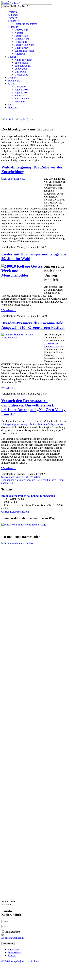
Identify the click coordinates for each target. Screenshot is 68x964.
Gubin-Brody (22, 47)
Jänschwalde (21, 35)
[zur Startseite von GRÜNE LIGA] (10, 2)
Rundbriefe (14, 20)
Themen (12, 56)
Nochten (19, 32)
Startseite (12, 11)
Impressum (13, 949)
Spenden (12, 17)
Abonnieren (8, 943)
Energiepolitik (22, 62)
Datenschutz (14, 952)
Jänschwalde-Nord (24, 44)
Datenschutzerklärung (12, 937)
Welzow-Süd (21, 29)
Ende (39, 477)
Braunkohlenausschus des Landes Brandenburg (28, 495)
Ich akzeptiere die (12, 934)
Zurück (10, 477)
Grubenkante (21, 74)
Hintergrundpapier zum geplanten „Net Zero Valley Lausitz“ (32, 424)
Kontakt (12, 955)
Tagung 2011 (21, 89)
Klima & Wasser (23, 59)
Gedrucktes (20, 86)
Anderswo (20, 53)
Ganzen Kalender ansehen (15, 511)
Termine (12, 77)
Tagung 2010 (21, 92)
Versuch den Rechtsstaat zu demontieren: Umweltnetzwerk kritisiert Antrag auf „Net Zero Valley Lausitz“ (33, 407)
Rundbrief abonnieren (26, 23)
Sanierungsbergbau (24, 50)
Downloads (14, 80)
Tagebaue (13, 26)
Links (11, 104)
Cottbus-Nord (22, 38)
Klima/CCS (21, 95)
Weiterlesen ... (8, 310)
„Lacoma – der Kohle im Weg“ (52, 345)
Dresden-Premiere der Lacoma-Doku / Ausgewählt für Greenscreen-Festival (34, 325)
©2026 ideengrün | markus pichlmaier (21, 961)
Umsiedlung (21, 71)
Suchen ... (16, 5)
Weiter (32, 477)
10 (25, 477)
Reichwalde (21, 41)
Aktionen (13, 14)
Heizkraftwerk (22, 98)
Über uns (12, 107)
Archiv (11, 83)
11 (28, 477)
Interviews (20, 101)
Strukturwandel (23, 65)
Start (3, 477)
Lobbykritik (21, 68)
